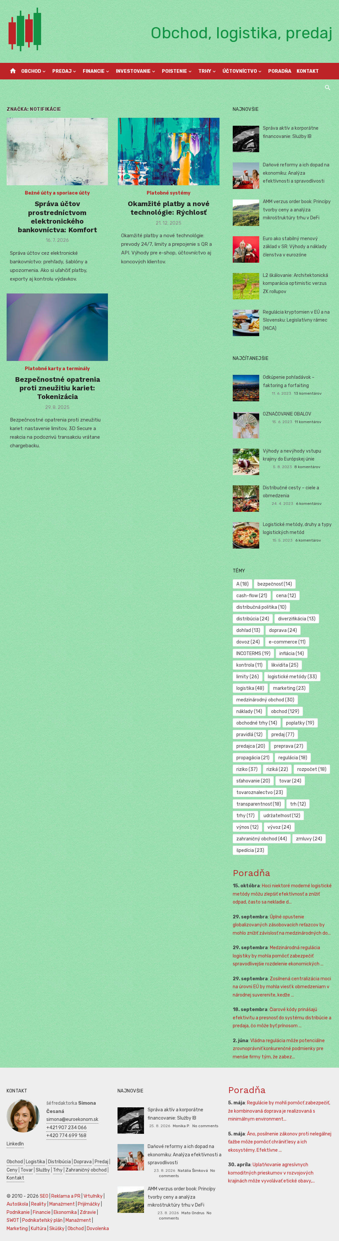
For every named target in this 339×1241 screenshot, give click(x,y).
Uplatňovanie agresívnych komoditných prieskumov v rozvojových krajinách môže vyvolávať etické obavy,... (271, 1173)
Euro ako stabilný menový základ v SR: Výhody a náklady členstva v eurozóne (295, 247)
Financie (94, 71)
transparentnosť (258, 804)
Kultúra (38, 1228)
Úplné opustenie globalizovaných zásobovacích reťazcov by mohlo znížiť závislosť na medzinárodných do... (282, 925)
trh (298, 804)
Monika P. (181, 1126)
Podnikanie (18, 1212)
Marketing (17, 1228)
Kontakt (308, 71)
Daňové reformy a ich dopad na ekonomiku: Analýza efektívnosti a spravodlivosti (296, 173)
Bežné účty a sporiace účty (57, 193)
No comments (205, 1126)
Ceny (12, 1170)
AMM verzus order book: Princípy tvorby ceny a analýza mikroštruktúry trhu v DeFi (297, 210)
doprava (283, 630)
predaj (282, 734)
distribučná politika (261, 607)
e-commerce (287, 642)
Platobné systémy (168, 193)
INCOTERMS (253, 653)
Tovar (27, 1170)
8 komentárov (307, 467)
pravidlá (249, 734)
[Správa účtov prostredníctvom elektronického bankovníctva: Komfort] (57, 151)
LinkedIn (15, 1144)
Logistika (35, 1162)
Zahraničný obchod (86, 1170)
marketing (289, 688)
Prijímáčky (89, 1204)
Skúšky (57, 1228)
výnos (247, 827)
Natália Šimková (193, 1170)
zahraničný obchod (261, 839)
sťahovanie (253, 781)
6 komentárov (309, 503)
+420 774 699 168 (66, 1135)
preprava (288, 746)
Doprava (83, 1162)
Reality (38, 1204)
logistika (250, 688)
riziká (277, 769)
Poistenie (174, 71)
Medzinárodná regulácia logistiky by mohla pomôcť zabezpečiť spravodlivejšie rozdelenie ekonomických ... (278, 956)
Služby (43, 1170)
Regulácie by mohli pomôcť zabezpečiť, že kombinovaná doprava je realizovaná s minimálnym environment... (279, 1111)
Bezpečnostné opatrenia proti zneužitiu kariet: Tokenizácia (57, 388)
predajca (250, 746)
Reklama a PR (65, 1196)
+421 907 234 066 (66, 1127)
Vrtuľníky (93, 1196)
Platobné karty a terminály (57, 369)
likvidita (284, 665)
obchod (285, 711)
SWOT (13, 1220)
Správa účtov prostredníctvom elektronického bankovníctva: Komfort (57, 216)
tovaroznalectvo (259, 792)
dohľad (248, 630)
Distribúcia (59, 1162)
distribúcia (252, 619)
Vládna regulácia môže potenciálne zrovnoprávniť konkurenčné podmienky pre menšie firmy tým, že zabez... (279, 1049)
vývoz (279, 827)
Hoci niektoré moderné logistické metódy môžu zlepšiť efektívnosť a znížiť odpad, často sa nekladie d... (282, 894)
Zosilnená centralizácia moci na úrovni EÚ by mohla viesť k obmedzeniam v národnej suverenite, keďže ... (282, 987)
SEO (44, 1196)
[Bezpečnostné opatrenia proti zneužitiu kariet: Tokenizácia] (57, 327)
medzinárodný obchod (265, 700)
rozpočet (311, 769)
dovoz (248, 642)
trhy (245, 816)
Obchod (31, 71)
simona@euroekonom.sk (72, 1119)
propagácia (252, 758)
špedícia (250, 850)
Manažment (62, 1204)
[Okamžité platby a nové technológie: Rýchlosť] (168, 151)
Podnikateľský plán (42, 1220)
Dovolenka (98, 1228)
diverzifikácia (296, 619)
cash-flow (251, 595)
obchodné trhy (256, 723)
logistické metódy (292, 677)
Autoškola (17, 1204)
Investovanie (133, 71)
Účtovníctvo (239, 71)
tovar (290, 781)
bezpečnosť (275, 584)
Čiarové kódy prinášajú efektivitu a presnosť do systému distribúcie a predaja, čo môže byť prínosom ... (282, 1018)
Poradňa (279, 71)
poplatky (300, 723)
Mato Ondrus (192, 1213)
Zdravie (88, 1212)
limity (247, 677)
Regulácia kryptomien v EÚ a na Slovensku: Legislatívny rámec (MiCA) (296, 320)
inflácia (291, 653)
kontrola (249, 665)
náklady (249, 711)
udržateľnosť (282, 816)
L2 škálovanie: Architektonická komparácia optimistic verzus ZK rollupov (295, 283)
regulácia (292, 758)
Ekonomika (65, 1212)
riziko (247, 769)
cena (286, 595)
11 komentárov (308, 422)
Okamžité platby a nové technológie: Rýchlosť (169, 207)
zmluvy (309, 839)
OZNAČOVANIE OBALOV (287, 414)
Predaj (62, 71)
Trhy (204, 71)
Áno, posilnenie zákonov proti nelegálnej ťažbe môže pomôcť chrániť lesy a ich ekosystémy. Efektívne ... (279, 1142)
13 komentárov (308, 393)
